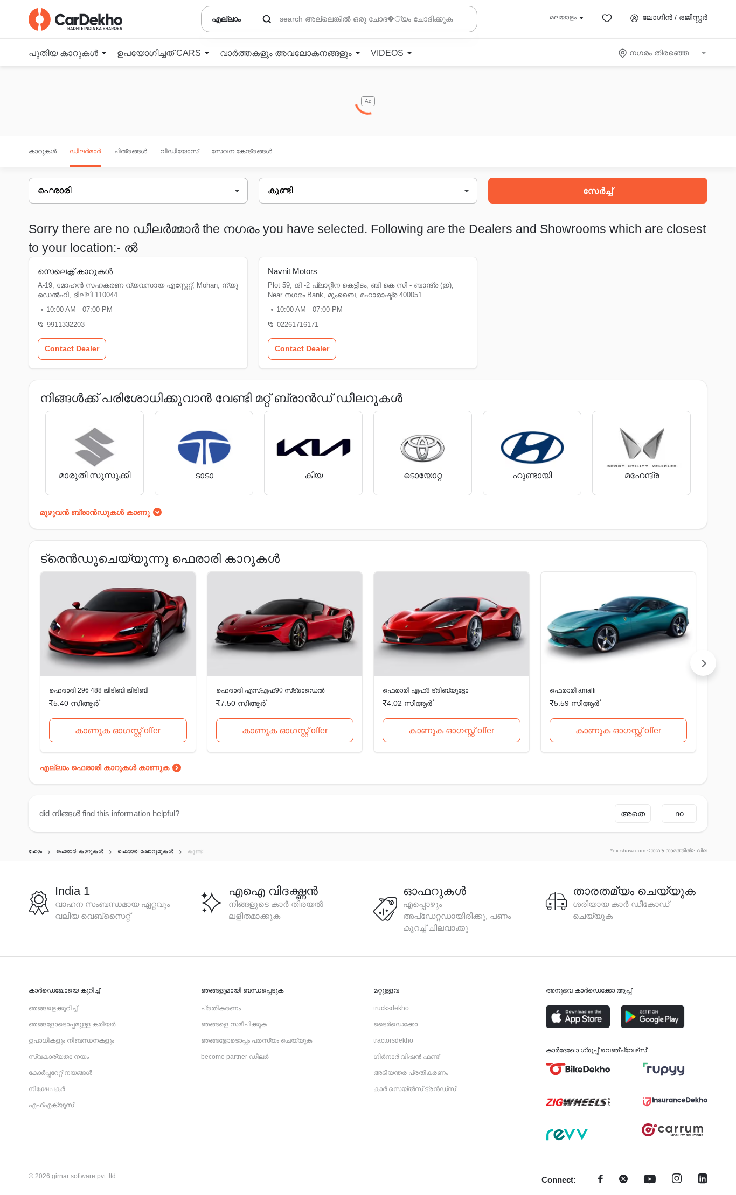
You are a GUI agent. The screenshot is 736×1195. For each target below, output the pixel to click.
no (679, 813)
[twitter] (623, 1180)
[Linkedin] (702, 1180)
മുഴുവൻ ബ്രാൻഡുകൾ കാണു (95, 512)
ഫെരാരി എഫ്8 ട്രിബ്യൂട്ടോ (425, 690)
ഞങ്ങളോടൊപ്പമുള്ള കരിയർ (72, 1024)
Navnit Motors (292, 271)
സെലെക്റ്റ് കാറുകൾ (75, 271)
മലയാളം (563, 17)
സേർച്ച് (598, 190)
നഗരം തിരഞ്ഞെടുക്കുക (663, 52)
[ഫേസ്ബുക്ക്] (600, 1180)
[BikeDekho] (578, 1069)
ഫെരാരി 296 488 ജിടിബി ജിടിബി (98, 690)
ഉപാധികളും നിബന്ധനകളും (71, 1040)
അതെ (633, 813)
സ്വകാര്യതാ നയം (59, 1056)
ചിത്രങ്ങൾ (130, 151)
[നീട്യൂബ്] (650, 1180)
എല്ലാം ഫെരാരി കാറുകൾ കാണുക (104, 767)
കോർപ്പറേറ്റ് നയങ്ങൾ (60, 1073)
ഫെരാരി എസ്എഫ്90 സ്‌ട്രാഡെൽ (270, 690)
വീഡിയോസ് (179, 151)
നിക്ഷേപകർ (47, 1089)
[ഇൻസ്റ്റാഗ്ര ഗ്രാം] (677, 1180)
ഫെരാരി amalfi (573, 690)
